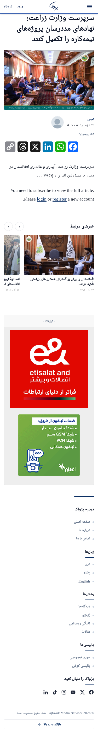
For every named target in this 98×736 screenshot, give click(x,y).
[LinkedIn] (45, 692)
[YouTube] (73, 692)
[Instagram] (64, 692)
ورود (20, 6)
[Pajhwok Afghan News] (54, 6)
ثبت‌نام (8, 6)
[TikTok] (54, 692)
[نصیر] (57, 122)
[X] (82, 692)
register (60, 199)
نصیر (90, 119)
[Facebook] (91, 692)
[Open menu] (89, 6)
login (42, 199)
